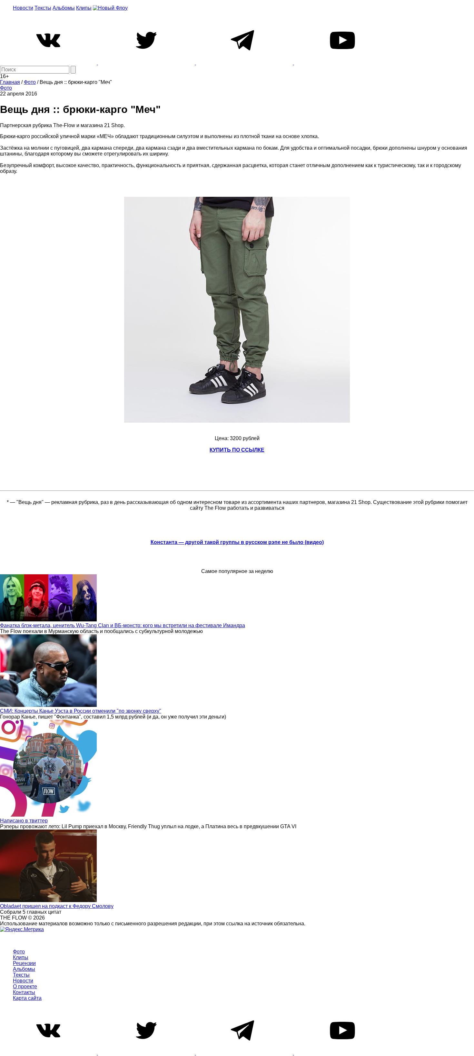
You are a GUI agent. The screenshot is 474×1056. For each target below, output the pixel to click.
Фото (6, 88)
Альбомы (64, 8)
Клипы (84, 8)
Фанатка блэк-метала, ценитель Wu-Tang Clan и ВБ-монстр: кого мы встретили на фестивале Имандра (122, 625)
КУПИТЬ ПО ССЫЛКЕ (237, 450)
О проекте (25, 986)
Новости (23, 8)
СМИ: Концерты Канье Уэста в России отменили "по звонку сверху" (80, 711)
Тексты (43, 8)
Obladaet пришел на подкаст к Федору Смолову (57, 906)
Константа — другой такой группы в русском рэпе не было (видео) (237, 542)
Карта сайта (27, 998)
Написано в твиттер (24, 820)
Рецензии (24, 963)
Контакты (24, 992)
